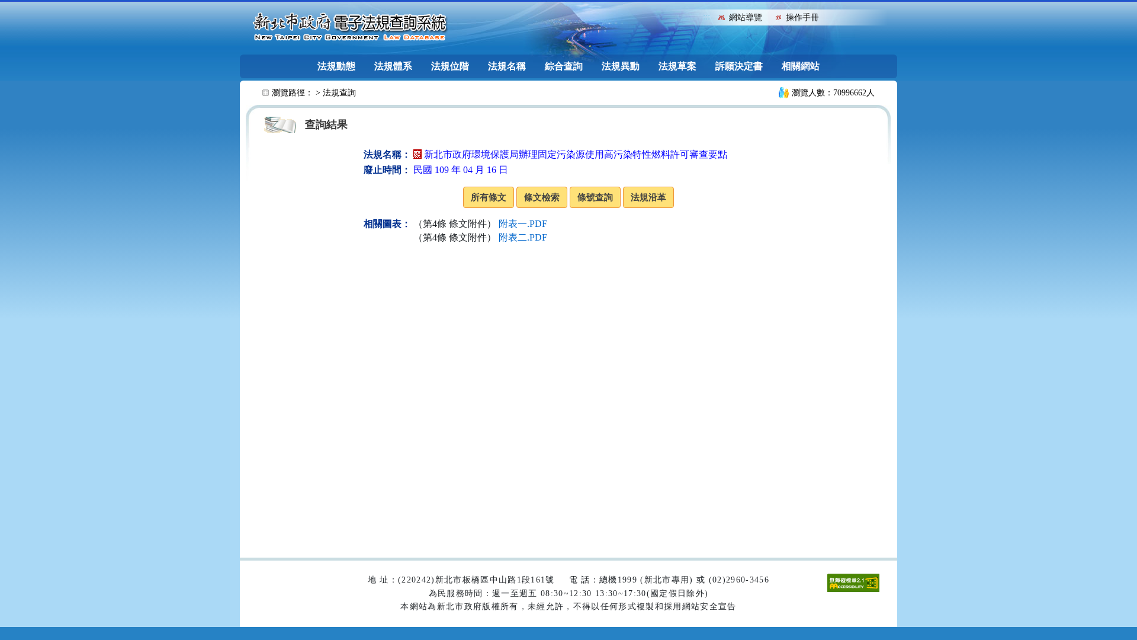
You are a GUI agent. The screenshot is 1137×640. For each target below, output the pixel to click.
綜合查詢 (564, 66)
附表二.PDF (523, 237)
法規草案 (677, 66)
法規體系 (393, 66)
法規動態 (336, 66)
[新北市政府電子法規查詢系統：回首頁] (350, 27)
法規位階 (450, 66)
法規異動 (621, 66)
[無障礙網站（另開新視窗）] (853, 582)
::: (706, 16)
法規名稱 (507, 66)
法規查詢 (339, 92)
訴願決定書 (739, 66)
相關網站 (801, 66)
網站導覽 (745, 17)
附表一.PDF (523, 224)
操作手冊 (802, 17)
